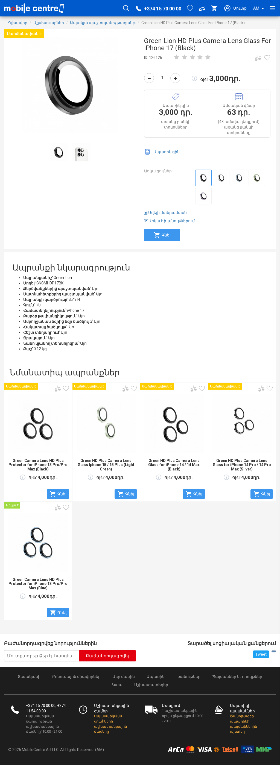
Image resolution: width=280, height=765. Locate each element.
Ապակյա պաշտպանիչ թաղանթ (102, 23)
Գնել (166, 235)
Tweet (261, 654)
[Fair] (184, 58)
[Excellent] (200, 58)
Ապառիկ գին (166, 152)
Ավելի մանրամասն (167, 212)
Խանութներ (188, 676)
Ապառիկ (156, 676)
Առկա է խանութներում (171, 221)
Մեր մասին (123, 676)
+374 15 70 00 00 (162, 9)
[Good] (192, 58)
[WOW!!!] (208, 58)
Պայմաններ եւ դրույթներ (237, 676)
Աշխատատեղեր (151, 685)
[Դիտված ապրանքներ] (267, 58)
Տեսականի (29, 676)
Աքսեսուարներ (48, 23)
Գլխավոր (17, 23)
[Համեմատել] (258, 58)
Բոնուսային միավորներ (76, 676)
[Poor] (176, 58)
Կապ (117, 685)
